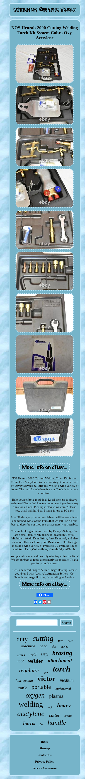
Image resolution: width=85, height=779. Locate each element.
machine (28, 646)
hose (70, 641)
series (64, 646)
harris (29, 723)
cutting (42, 638)
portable (41, 687)
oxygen (35, 695)
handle (57, 722)
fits (41, 724)
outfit (50, 707)
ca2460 (21, 655)
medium (67, 680)
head (43, 646)
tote (60, 641)
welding (31, 704)
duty (22, 639)
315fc (44, 654)
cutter (54, 715)
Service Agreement (45, 768)
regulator (29, 670)
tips (54, 646)
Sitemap (44, 748)
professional (63, 688)
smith (68, 716)
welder (35, 661)
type (46, 672)
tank (22, 687)
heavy (64, 705)
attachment (60, 660)
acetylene (30, 713)
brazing (62, 652)
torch (61, 668)
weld (32, 654)
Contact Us (44, 755)
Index (44, 741)
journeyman (24, 680)
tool (20, 661)
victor (46, 678)
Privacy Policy (44, 761)
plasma (56, 696)
